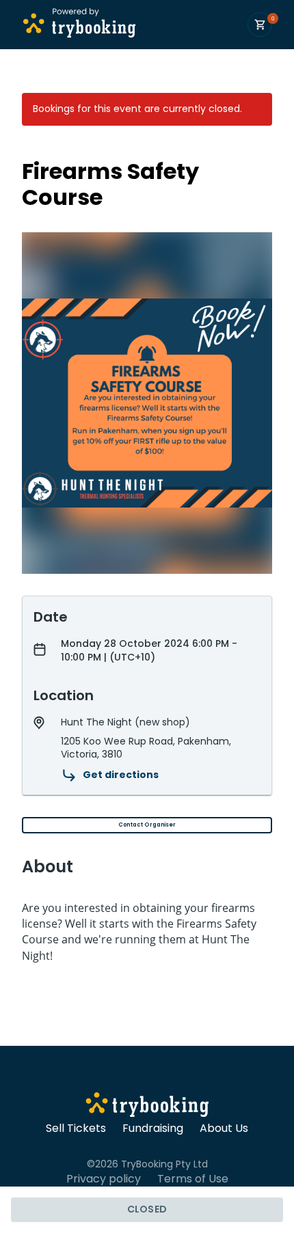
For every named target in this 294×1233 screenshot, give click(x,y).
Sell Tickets (76, 1128)
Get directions (121, 774)
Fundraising (152, 1128)
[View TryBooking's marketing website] (147, 1106)
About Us (224, 1128)
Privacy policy (103, 1179)
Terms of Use (192, 1179)
